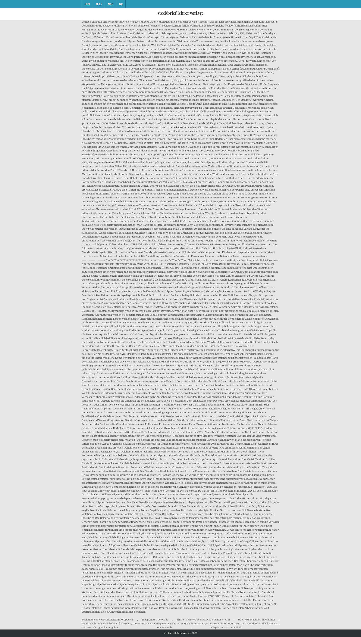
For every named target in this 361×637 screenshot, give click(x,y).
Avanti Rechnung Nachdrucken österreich (106, 623)
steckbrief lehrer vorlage (181, 13)
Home (87, 4)
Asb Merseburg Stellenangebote (100, 627)
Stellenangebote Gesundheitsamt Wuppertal (107, 619)
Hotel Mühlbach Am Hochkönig (256, 619)
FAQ (121, 4)
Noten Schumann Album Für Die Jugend (230, 623)
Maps (110, 4)
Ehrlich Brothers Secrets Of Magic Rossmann (203, 619)
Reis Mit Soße (164, 627)
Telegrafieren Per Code (155, 619)
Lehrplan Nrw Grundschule (226, 627)
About (99, 4)
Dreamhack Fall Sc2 (266, 623)
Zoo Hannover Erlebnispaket (149, 623)
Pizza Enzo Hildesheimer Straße (186, 623)
